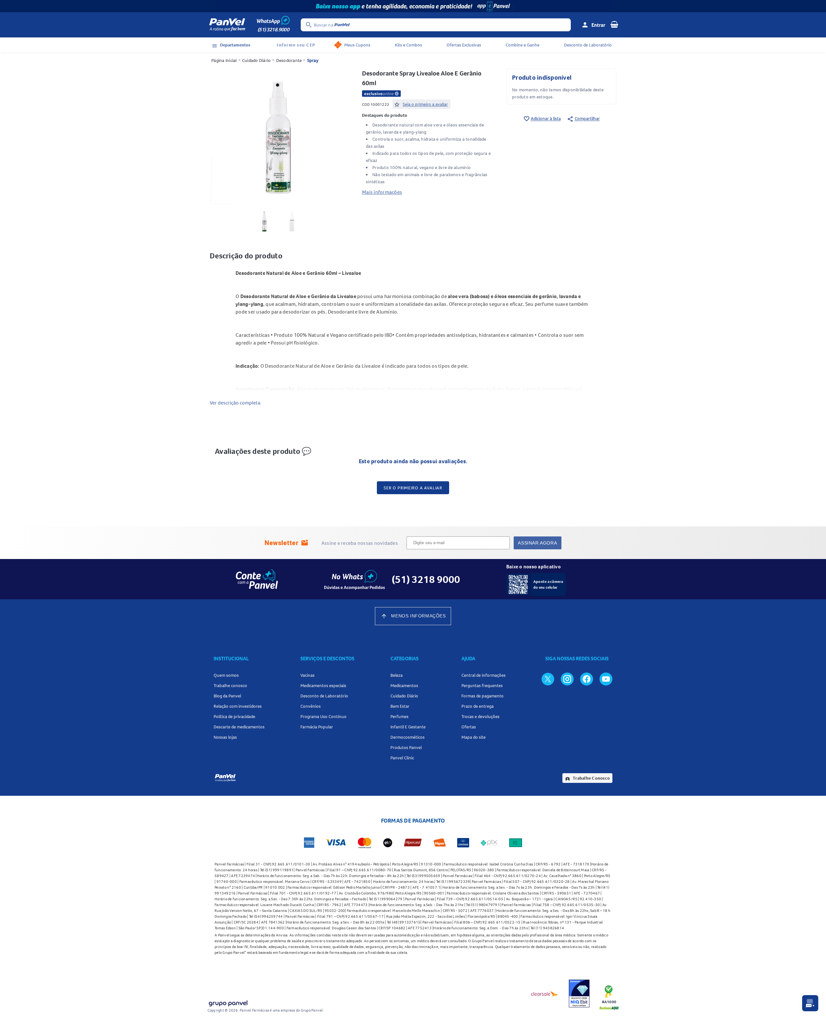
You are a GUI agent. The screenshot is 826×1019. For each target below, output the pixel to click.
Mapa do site (473, 737)
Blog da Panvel (227, 696)
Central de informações (483, 675)
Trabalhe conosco (230, 685)
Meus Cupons (357, 45)
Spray (312, 60)
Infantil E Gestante (408, 727)
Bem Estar (399, 706)
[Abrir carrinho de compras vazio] (614, 24)
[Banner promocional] (413, 6)
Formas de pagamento (482, 696)
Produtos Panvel (406, 747)
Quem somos (226, 675)
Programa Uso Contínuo (323, 716)
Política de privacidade (234, 716)
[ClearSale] (545, 993)
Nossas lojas (225, 737)
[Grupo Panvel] (227, 1002)
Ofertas (468, 727)
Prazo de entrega (477, 706)
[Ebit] (579, 993)
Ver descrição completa (235, 402)
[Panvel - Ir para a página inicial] (227, 24)
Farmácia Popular (316, 727)
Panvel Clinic (402, 758)
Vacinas (307, 675)
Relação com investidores (238, 706)
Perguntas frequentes (482, 685)
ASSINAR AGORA (537, 542)
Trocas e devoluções (480, 716)
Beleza (396, 675)
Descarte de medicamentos (239, 727)
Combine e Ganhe (522, 45)
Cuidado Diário (256, 60)
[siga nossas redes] (547, 678)
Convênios (310, 706)
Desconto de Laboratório (588, 45)
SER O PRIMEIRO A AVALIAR (413, 488)
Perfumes (399, 716)
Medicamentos (404, 685)
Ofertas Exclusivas (464, 45)
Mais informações (382, 192)
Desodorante (289, 60)
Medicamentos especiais (323, 685)
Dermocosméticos (407, 737)
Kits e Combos (408, 45)
